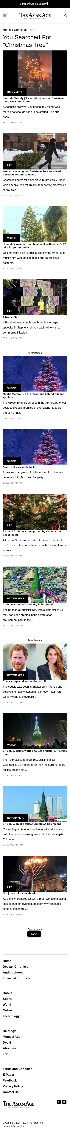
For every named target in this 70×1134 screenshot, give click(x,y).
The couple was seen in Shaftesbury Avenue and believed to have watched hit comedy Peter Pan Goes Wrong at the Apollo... (32, 691)
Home (7, 960)
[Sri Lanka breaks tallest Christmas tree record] (35, 803)
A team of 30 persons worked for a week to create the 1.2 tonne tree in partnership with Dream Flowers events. (34, 545)
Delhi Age (9, 1031)
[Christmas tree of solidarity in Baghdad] (35, 584)
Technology (11, 1016)
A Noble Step (11, 317)
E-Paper (8, 1074)
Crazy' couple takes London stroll (24, 681)
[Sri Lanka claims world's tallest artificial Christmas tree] (35, 730)
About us (9, 1048)
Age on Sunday (38, 3)
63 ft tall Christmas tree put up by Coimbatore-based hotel (32, 533)
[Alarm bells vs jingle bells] (35, 446)
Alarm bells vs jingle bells (19, 466)
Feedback (10, 1080)
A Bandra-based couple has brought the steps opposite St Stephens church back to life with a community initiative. (31, 327)
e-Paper (24, 3)
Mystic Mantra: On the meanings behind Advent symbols (33, 395)
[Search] (66, 16)
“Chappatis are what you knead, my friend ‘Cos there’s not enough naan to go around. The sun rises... (31, 111)
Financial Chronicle (16, 978)
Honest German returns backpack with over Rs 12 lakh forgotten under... (34, 246)
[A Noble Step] (35, 297)
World (11, 238)
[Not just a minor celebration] (35, 873)
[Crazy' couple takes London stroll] (35, 661)
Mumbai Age (11, 1036)
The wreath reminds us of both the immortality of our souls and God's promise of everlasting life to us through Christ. (34, 407)
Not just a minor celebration (20, 893)
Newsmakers (15, 598)
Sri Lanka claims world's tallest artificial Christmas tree (35, 752)
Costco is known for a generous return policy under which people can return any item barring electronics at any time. (34, 185)
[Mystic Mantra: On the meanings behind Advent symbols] (35, 374)
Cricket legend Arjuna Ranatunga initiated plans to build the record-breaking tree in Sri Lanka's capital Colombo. (33, 834)
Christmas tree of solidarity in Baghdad (28, 604)
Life (9, 165)
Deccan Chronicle (15, 966)
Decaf (7, 1042)
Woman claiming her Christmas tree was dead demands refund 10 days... (32, 173)
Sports (7, 998)
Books (7, 993)
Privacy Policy (13, 1086)
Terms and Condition (17, 1068)
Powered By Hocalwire (14, 1126)
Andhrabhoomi (13, 972)
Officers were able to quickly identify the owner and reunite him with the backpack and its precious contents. (34, 257)
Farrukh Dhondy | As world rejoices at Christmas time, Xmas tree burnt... (33, 100)
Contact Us (11, 1092)
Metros (8, 1010)
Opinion (12, 388)
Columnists (14, 92)
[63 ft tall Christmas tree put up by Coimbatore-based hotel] (35, 511)
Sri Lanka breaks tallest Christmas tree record (32, 823)
